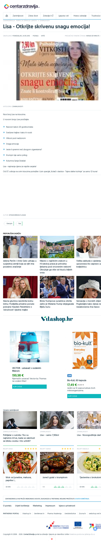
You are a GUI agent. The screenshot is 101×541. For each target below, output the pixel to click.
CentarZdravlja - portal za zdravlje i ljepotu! (20, 20)
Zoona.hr (82, 513)
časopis (9, 223)
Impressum (50, 505)
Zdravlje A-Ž (48, 16)
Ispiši (43, 36)
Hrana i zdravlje (80, 16)
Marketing (37, 505)
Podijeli (36, 36)
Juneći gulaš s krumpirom (55, 477)
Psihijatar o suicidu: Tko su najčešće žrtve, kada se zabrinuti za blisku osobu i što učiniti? (19, 438)
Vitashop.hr (26, 513)
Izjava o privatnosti (67, 505)
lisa (19, 223)
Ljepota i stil (63, 16)
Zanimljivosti (18, 16)
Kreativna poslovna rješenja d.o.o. (82, 534)
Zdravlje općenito (10, 432)
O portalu (7, 505)
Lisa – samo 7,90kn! (49, 435)
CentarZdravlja (21, 6)
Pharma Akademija (54, 513)
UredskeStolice (70, 513)
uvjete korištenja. (82, 499)
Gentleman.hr (39, 513)
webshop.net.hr (95, 513)
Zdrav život (33, 16)
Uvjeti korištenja (22, 505)
